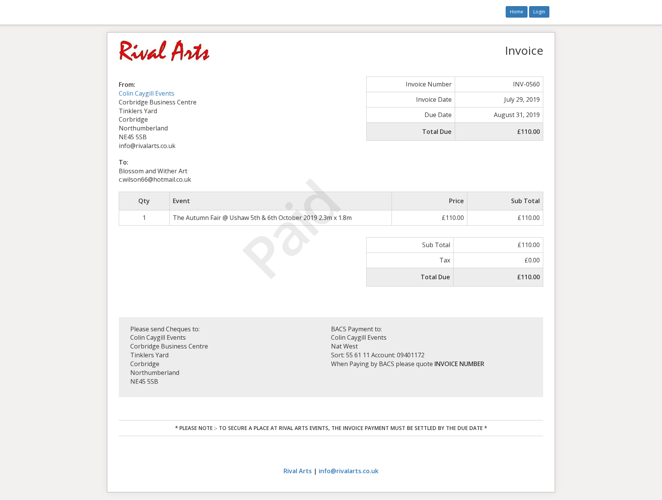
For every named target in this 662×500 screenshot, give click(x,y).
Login (539, 11)
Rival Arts (297, 471)
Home (516, 11)
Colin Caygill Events (146, 93)
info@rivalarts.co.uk (349, 471)
